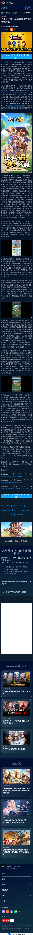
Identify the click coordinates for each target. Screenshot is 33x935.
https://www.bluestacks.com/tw (11, 476)
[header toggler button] (31, 3)
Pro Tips (15, 510)
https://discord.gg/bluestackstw (11, 482)
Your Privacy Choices (18, 934)
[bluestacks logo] (7, 3)
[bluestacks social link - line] (15, 911)
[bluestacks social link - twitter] (19, 911)
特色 (3, 884)
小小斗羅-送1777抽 (25, 13)
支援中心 (5, 901)
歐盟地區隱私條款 (16, 928)
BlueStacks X (21, 514)
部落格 (8, 13)
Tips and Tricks (6, 506)
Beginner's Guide (19, 506)
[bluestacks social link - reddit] (7, 911)
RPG (12, 514)
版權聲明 (9, 928)
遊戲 (3, 879)
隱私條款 (4, 928)
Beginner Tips (6, 510)
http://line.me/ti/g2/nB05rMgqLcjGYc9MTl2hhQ (16, 488)
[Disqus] (16, 628)
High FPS (4, 514)
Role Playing (25, 510)
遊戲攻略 (15, 13)
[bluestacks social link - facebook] (11, 911)
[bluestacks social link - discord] (3, 911)
